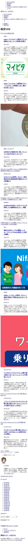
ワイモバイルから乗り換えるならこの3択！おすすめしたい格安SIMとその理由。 (15, 432)
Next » (7, 450)
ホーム (5, 528)
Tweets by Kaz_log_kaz (7, 476)
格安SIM (6, 15)
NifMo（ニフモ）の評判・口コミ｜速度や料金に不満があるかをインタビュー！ (15, 297)
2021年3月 (6, 484)
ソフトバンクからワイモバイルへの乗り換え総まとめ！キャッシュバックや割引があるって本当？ (15, 403)
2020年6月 (6, 492)
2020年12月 (7, 487)
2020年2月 (6, 499)
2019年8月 (6, 508)
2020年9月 (6, 490)
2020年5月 (6, 494)
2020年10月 (7, 489)
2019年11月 (7, 503)
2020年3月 (6, 497)
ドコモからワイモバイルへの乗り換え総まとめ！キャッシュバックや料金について (15, 375)
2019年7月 (6, 510)
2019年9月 (6, 507)
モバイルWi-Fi (8, 14)
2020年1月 (6, 500)
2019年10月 (7, 505)
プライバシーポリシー (10, 530)
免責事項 (6, 532)
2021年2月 (6, 486)
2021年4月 (6, 482)
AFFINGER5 (18, 540)
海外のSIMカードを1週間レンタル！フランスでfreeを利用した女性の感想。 (15, 232)
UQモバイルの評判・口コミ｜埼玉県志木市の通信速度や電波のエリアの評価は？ (15, 179)
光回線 (5, 17)
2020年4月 (6, 495)
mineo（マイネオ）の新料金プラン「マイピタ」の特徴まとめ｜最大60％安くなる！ (15, 85)
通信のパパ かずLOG (7, 11)
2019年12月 (7, 502)
